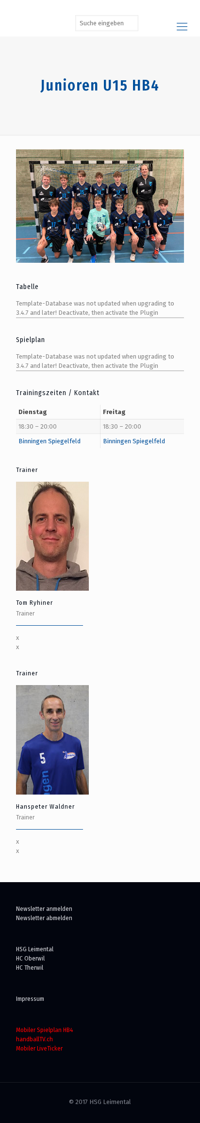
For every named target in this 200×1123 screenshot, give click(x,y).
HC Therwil (29, 967)
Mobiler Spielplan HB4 (44, 1029)
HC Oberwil (30, 958)
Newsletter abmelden (44, 918)
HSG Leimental (34, 949)
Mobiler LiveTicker (39, 1048)
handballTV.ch (34, 1039)
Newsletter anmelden (44, 908)
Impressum (30, 998)
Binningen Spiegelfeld (49, 441)
